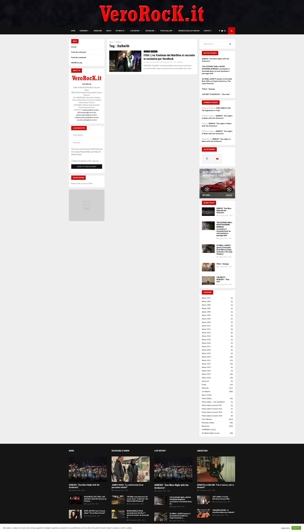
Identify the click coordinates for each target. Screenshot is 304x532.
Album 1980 (206, 301)
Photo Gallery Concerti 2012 (212, 409)
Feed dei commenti (78, 57)
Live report (160, 450)
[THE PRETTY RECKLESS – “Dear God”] (208, 280)
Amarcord (98, 31)
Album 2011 (206, 326)
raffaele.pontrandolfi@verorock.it (87, 117)
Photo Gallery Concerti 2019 (212, 416)
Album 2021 (206, 360)
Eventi (108, 31)
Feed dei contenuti (78, 52)
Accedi (73, 47)
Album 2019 (206, 353)
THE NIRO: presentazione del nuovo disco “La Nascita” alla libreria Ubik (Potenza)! (137, 499)
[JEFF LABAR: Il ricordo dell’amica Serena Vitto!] (203, 500)
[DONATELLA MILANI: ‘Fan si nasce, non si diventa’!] (216, 469)
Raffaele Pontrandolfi (152, 62)
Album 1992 (206, 315)
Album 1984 (206, 305)
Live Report (135, 31)
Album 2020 (206, 357)
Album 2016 (206, 343)
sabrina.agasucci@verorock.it (86, 115)
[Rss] (225, 31)
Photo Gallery (166, 31)
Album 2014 (206, 336)
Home (73, 31)
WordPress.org (76, 63)
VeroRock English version (188, 31)
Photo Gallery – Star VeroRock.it (213, 402)
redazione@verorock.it (90, 110)
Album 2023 (206, 367)
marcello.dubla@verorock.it (87, 120)
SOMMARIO (84, 31)
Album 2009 (206, 322)
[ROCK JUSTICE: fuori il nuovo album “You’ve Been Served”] (75, 514)
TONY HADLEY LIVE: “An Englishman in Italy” (216, 109)
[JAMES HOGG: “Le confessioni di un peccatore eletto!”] (131, 469)
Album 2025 (206, 374)
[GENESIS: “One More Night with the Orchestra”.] (208, 211)
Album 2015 (206, 340)
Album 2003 (206, 319)
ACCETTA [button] (296, 528)
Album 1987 (206, 308)
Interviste (120, 31)
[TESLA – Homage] (208, 267)
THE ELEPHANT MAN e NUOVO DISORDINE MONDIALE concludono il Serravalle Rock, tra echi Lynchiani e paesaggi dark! (216, 69)
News (204, 395)
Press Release (207, 419)
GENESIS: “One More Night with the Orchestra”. (223, 210)
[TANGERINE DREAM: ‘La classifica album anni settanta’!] (203, 513)
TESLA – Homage (208, 89)
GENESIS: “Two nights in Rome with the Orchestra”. (217, 117)
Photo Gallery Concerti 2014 (212, 412)
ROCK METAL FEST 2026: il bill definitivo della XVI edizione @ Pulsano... (95, 499)
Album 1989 (206, 312)
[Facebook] (220, 31)
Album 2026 (206, 378)
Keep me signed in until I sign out (86, 161)
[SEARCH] (230, 44)
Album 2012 (206, 329)
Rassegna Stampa (120, 450)
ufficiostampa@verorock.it (86, 112)
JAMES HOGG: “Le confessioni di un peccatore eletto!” (127, 486)
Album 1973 (206, 298)
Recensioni (150, 31)
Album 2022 (206, 364)
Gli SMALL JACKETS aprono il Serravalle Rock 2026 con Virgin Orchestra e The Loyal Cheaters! (217, 81)
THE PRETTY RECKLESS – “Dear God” (216, 94)
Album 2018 (206, 350)
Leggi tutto (285, 528)
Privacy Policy (85, 152)
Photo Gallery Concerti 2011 (212, 405)
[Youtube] (222, 31)
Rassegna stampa (208, 423)
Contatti (207, 31)
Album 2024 (206, 371)
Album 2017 (206, 346)
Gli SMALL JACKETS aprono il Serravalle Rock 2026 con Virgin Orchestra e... (180, 516)
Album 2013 (206, 333)
